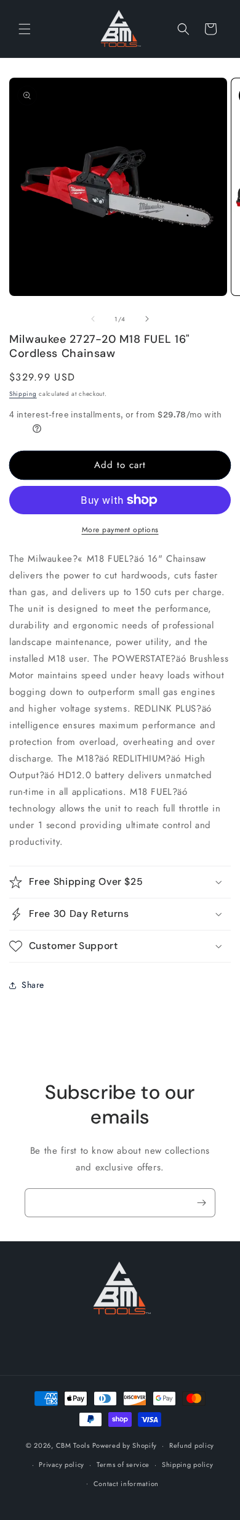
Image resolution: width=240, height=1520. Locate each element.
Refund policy (191, 1445)
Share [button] (33, 985)
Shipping (23, 393)
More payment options (120, 529)
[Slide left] (92, 318)
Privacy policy (61, 1464)
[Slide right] (147, 318)
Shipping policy (188, 1464)
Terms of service (123, 1464)
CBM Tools (73, 1445)
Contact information (126, 1484)
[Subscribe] (201, 1202)
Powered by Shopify (125, 1445)
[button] (24, 29)
